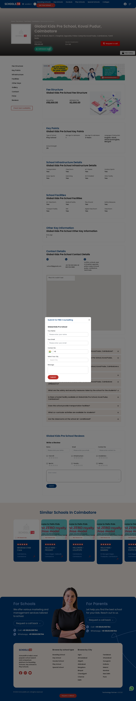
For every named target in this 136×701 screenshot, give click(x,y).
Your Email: (51, 339)
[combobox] (50, 351)
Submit (53, 377)
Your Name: (51, 331)
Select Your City (53, 356)
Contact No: (52, 348)
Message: (51, 365)
